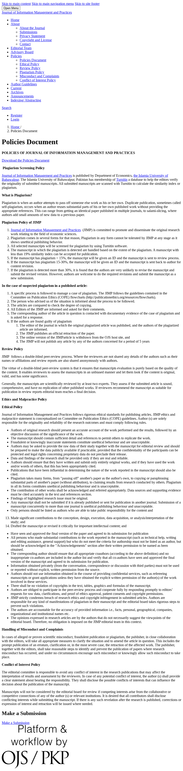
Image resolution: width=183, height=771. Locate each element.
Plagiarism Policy (32, 72)
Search (6, 108)
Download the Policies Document (25, 160)
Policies (16, 56)
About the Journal (32, 28)
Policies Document (33, 60)
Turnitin (121, 179)
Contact (25, 44)
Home (15, 20)
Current (16, 88)
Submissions (28, 32)
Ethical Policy (29, 64)
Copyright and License (36, 40)
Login (15, 119)
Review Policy (30, 68)
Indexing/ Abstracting (26, 100)
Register (16, 115)
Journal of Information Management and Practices (37, 12)
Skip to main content (16, 4)
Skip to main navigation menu (53, 4)
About (15, 24)
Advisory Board (22, 52)
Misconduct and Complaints (39, 76)
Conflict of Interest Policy (38, 80)
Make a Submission (15, 723)
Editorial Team (21, 48)
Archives (17, 92)
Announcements (22, 96)
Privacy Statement (32, 36)
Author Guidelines (24, 84)
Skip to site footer (87, 4)
